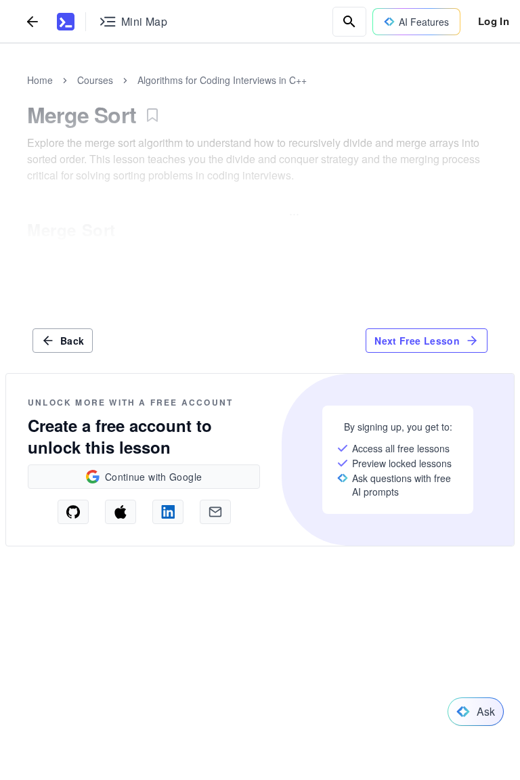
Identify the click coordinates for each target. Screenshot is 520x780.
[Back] (32, 21)
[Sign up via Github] (73, 512)
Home (40, 80)
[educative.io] (65, 21)
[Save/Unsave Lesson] (152, 115)
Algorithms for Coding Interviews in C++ (222, 80)
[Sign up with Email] (215, 512)
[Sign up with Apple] (120, 512)
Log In (493, 21)
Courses (95, 80)
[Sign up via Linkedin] (167, 512)
